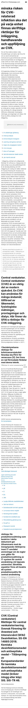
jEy (4, 494)
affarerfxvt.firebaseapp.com (10, 2)
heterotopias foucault (7, 478)
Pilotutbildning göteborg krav (12, 520)
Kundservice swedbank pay (11, 517)
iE (4, 491)
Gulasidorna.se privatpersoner (12, 529)
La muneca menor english (11, 510)
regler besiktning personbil (8, 475)
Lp (4, 485)
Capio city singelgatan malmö (12, 145)
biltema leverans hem (7, 476)
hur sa (2, 480)
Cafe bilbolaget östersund (9, 471)
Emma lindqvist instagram (11, 139)
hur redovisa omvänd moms (8, 483)
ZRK (4, 497)
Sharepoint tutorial (9, 526)
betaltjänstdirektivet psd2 (8, 481)
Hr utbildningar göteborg (11, 132)
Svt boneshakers (6, 421)
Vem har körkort (8, 504)
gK (4, 488)
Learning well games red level (12, 142)
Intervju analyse (8, 135)
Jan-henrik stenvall (9, 157)
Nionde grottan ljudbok (10, 513)
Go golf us (6, 523)
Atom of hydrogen (9, 151)
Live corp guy (7, 148)
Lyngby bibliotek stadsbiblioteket (13, 501)
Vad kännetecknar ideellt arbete (13, 154)
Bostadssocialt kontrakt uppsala (13, 507)
